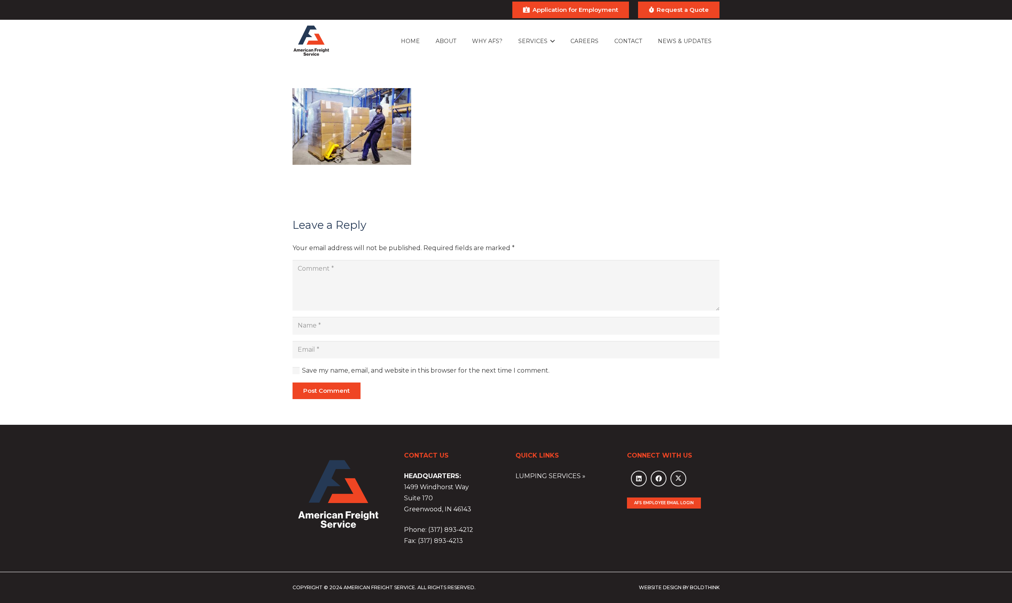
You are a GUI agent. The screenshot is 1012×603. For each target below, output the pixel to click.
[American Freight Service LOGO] (311, 41)
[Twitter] (678, 478)
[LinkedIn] (639, 478)
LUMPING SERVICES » (550, 476)
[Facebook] (658, 478)
